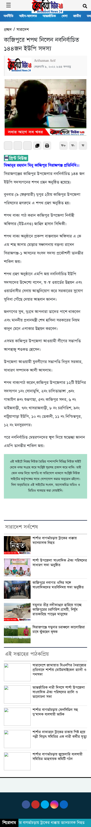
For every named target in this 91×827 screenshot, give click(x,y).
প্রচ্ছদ (8, 29)
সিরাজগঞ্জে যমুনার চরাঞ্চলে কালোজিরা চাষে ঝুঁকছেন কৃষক (59, 629)
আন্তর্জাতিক (49, 16)
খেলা (64, 16)
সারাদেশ (23, 29)
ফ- (73, 145)
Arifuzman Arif (45, 61)
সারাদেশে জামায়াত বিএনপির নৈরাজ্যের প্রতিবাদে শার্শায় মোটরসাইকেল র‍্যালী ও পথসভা (59, 670)
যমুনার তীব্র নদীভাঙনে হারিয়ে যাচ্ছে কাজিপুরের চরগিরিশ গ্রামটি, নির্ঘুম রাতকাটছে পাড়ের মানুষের (57, 609)
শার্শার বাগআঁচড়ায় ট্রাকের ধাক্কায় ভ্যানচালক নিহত (55, 540)
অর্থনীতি (8, 16)
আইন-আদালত (28, 16)
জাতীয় (77, 16)
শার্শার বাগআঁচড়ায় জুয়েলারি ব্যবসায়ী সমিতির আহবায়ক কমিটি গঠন (58, 756)
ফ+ (63, 145)
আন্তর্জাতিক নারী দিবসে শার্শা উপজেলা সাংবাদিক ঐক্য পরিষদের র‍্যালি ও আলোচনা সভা (59, 692)
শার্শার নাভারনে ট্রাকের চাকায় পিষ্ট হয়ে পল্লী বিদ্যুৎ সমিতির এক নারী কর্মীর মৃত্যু (60, 734)
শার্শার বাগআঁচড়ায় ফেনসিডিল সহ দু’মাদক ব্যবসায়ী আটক (55, 712)
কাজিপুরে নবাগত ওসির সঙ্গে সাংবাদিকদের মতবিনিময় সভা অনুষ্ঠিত (59, 585)
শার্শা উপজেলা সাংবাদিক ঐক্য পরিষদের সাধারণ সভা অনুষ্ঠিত (60, 563)
